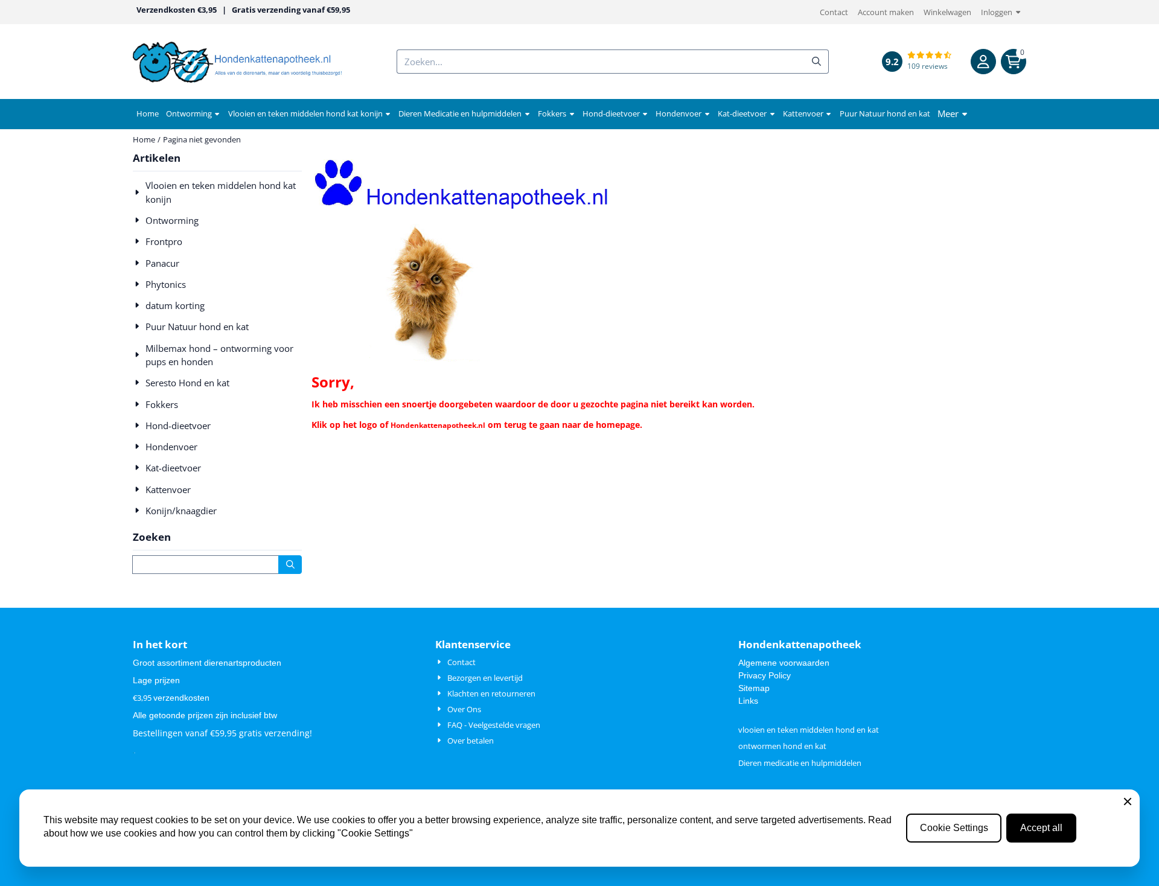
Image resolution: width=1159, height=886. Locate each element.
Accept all (1041, 828)
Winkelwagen (947, 12)
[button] (983, 61)
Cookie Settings (954, 828)
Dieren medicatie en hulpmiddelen (799, 762)
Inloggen (996, 12)
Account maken (886, 12)
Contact (834, 12)
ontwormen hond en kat (782, 746)
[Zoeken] (290, 564)
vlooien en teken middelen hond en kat (808, 729)
